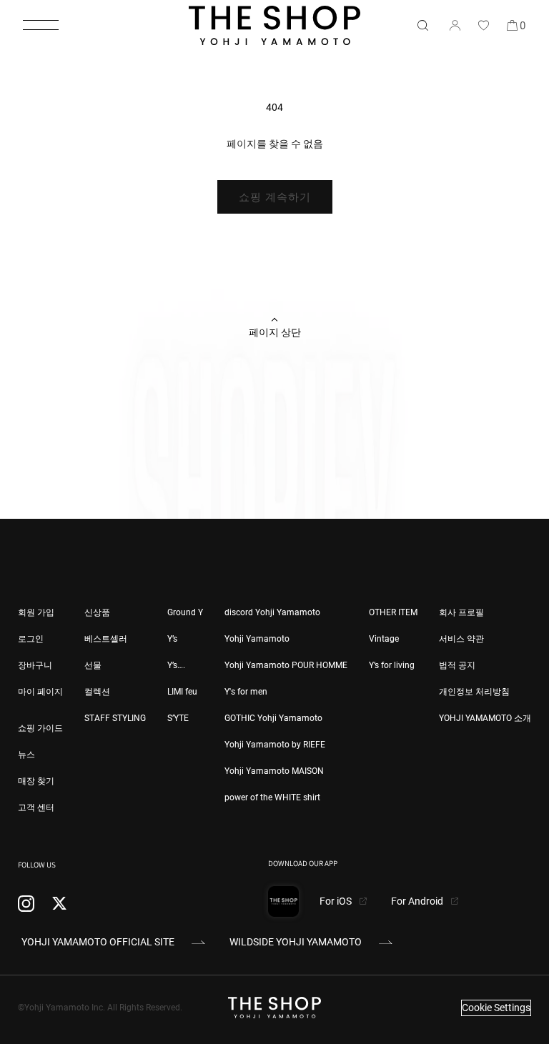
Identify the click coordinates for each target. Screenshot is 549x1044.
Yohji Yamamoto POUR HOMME (285, 665)
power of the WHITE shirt (272, 797)
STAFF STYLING (115, 718)
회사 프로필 (461, 612)
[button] (41, 25)
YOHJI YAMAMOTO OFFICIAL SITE (97, 942)
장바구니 (35, 665)
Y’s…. (176, 665)
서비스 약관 (461, 639)
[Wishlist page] (483, 25)
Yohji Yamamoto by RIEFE (274, 745)
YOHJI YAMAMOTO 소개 (485, 718)
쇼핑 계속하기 (275, 197)
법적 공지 (457, 665)
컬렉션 (97, 692)
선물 (93, 665)
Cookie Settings (496, 1007)
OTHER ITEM (393, 612)
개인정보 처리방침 (474, 692)
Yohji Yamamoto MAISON (274, 771)
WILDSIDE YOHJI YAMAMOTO (295, 942)
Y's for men (245, 692)
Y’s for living (392, 665)
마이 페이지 (40, 692)
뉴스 (26, 755)
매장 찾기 (36, 781)
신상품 (97, 612)
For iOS (337, 901)
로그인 (31, 639)
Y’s (172, 639)
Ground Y (185, 612)
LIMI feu (182, 692)
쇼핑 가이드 (40, 728)
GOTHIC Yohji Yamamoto (273, 718)
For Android (418, 901)
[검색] (422, 25)
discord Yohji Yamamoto (272, 612)
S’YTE (178, 718)
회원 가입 (36, 612)
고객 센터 (36, 807)
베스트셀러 (105, 639)
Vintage (384, 639)
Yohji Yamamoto (257, 639)
